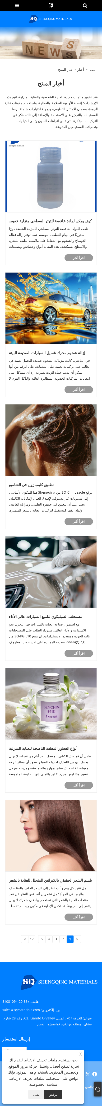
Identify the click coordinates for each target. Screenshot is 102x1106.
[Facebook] (94, 1074)
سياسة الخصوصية (43, 1084)
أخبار (80, 69)
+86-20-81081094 (15, 1001)
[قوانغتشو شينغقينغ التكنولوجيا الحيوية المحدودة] (50, 18)
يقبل (36, 1094)
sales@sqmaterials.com (21, 1010)
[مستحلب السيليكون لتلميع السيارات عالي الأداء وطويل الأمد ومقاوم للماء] (51, 571)
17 (32, 939)
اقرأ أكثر (79, 257)
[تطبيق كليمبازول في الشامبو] (51, 440)
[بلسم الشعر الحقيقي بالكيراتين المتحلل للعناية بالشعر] (51, 835)
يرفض (53, 1094)
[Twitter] (87, 1074)
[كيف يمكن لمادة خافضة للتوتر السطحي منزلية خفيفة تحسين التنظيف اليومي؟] (51, 176)
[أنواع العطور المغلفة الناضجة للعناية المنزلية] (51, 703)
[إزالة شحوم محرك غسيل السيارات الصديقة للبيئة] (51, 308)
